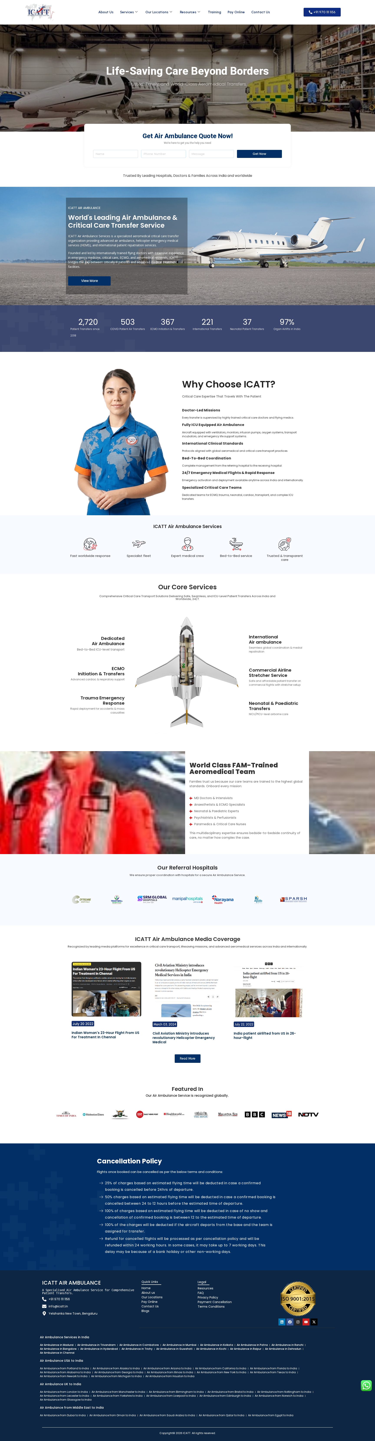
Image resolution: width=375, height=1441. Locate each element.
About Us (105, 12)
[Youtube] (306, 1321)
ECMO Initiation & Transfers (101, 671)
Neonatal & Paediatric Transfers (273, 706)
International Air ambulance (265, 639)
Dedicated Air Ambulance (108, 641)
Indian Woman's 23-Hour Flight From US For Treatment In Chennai (105, 1034)
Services (127, 12)
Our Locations (156, 12)
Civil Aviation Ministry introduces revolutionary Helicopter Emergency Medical (184, 1037)
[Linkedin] (281, 1321)
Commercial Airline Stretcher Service (270, 672)
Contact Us (260, 12)
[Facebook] (289, 1321)
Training (214, 12)
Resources (188, 12)
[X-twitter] (314, 1321)
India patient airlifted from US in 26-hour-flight (265, 1035)
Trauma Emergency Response (103, 700)
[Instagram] (297, 1321)
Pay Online (236, 12)
